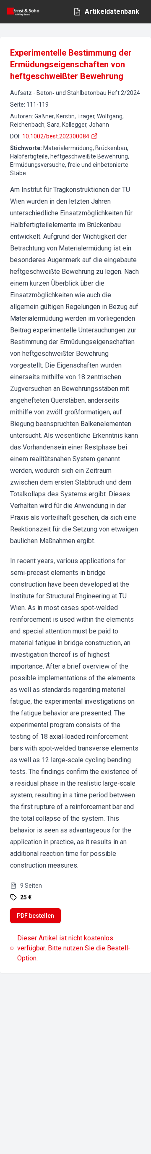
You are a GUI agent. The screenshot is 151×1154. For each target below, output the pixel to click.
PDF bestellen (35, 915)
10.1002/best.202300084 (55, 136)
